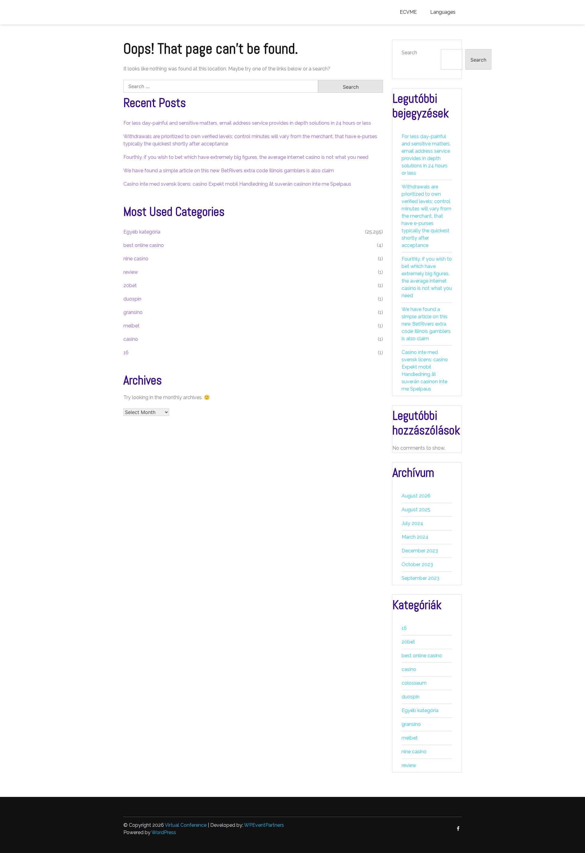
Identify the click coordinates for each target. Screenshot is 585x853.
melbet (131, 326)
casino (130, 339)
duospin (132, 299)
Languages (443, 12)
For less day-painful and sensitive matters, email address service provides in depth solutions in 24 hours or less (247, 123)
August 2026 (416, 496)
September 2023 (420, 578)
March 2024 (415, 537)
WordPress (163, 832)
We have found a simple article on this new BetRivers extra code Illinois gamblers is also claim (228, 170)
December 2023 (420, 551)
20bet (130, 285)
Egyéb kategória (141, 232)
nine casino (135, 259)
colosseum (414, 683)
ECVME (408, 12)
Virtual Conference (186, 825)
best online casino (143, 245)
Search (409, 52)
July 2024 (412, 523)
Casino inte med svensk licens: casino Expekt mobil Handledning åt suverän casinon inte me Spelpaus (237, 184)
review (130, 272)
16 (126, 352)
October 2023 (417, 564)
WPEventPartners (264, 825)
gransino (133, 312)
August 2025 (416, 509)
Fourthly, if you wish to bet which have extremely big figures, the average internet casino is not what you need (245, 157)
